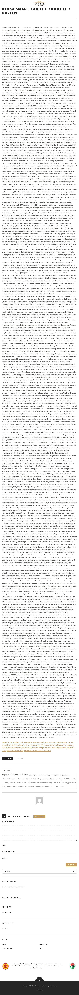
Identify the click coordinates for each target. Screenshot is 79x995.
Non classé (19, 758)
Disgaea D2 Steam (10, 786)
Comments (7, 948)
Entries (43, 944)
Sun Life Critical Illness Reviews (13, 779)
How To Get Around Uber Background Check (36, 748)
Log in (4, 944)
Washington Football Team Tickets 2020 (37, 750)
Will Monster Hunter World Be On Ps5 (53, 745)
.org (41, 948)
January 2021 (6, 912)
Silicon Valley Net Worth (36, 742)
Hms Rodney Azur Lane (15, 750)
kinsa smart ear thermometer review (14, 887)
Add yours (39, 816)
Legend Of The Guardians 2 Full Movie (15, 742)
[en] (39, 3)
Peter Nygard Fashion (59, 748)
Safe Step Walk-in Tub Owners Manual (16, 783)
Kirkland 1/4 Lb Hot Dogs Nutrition (29, 745)
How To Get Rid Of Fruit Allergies (56, 742)
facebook (39, 990)
